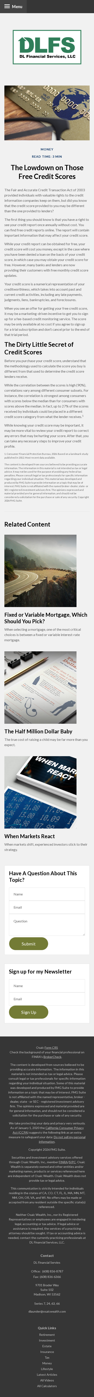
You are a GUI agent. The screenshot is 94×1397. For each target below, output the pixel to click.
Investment (47, 1340)
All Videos (47, 1380)
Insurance (47, 1352)
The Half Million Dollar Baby (38, 731)
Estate (47, 1346)
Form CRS (51, 1047)
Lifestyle (47, 1369)
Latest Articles (47, 1374)
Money (47, 1363)
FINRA (63, 1162)
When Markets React (29, 836)
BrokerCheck (52, 1057)
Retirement (47, 1334)
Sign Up (28, 1012)
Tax (47, 1357)
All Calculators (47, 1386)
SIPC (72, 1162)
